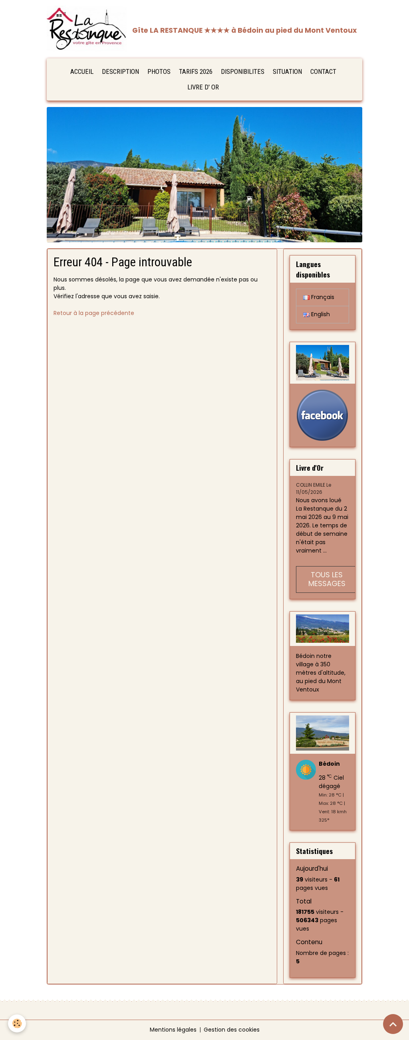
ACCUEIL (81, 71)
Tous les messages (326, 579)
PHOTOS (159, 71)
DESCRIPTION (120, 71)
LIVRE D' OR (203, 87)
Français (322, 297)
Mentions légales (173, 1030)
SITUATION (287, 71)
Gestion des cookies (232, 1030)
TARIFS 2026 (195, 71)
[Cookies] (17, 1023)
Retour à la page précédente (94, 313)
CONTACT (323, 71)
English (320, 314)
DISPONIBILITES (242, 71)
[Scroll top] (393, 1024)
